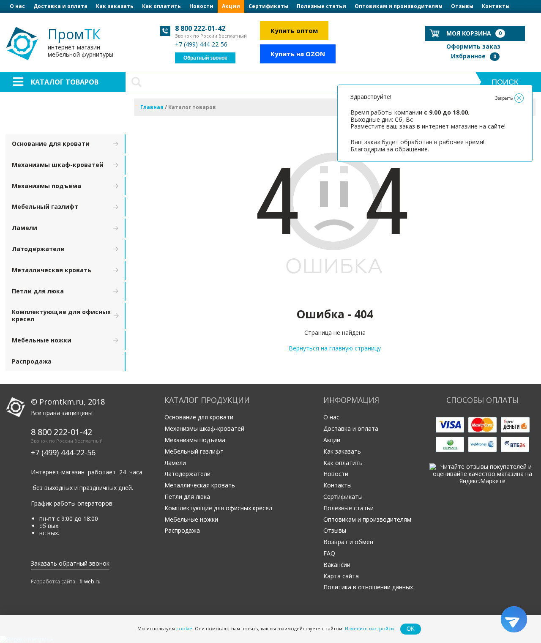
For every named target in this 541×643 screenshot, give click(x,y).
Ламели (24, 228)
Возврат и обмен (348, 542)
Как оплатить (161, 6)
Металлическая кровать (51, 270)
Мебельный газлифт (45, 206)
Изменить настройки (369, 629)
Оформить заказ (473, 46)
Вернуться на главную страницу (335, 348)
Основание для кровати (51, 144)
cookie (184, 629)
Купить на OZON (297, 53)
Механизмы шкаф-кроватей (58, 165)
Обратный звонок (205, 58)
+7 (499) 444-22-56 (201, 44)
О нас (17, 6)
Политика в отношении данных (368, 587)
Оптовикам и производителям (399, 6)
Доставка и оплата (60, 6)
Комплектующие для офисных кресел (61, 315)
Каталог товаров (64, 82)
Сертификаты (268, 6)
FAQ (329, 553)
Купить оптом (294, 30)
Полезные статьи (321, 6)
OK (411, 629)
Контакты (496, 6)
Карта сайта (341, 576)
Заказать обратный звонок (70, 563)
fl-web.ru (90, 581)
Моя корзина (474, 33)
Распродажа (32, 361)
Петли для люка (38, 291)
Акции (231, 6)
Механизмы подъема (46, 186)
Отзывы (462, 6)
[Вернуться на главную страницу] (334, 295)
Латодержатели (38, 249)
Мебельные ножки (41, 340)
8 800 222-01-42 (200, 28)
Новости (201, 6)
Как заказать (115, 6)
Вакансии (336, 565)
